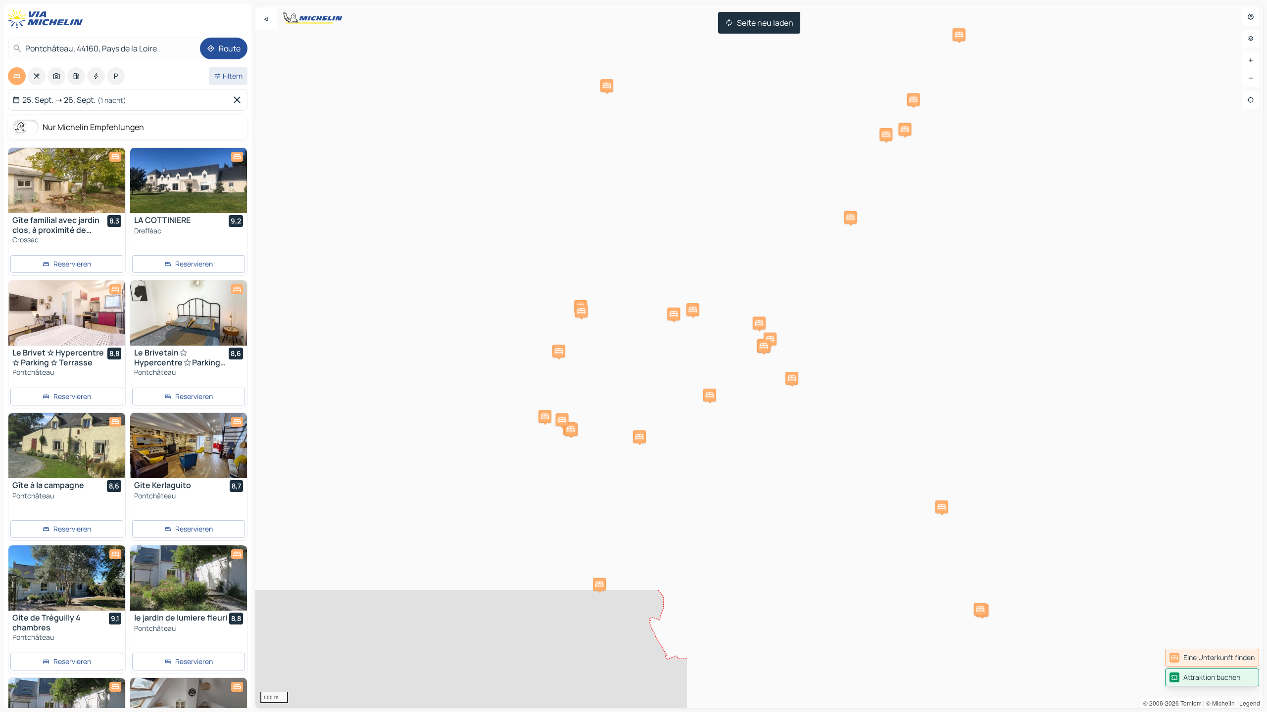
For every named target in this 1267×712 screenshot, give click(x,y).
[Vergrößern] (1250, 60)
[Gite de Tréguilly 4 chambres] (66, 578)
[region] (759, 356)
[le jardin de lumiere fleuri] (188, 578)
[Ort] (1250, 100)
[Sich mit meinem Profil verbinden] (1250, 17)
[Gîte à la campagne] (66, 445)
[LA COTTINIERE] (188, 180)
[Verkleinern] (1250, 78)
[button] (599, 584)
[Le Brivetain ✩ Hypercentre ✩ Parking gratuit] (188, 313)
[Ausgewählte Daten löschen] (239, 100)
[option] (17, 76)
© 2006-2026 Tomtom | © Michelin (1189, 703)
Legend (1249, 703)
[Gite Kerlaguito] (188, 445)
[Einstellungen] (1250, 38)
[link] (1212, 658)
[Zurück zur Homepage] (47, 19)
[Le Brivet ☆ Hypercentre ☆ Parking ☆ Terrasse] (66, 313)
